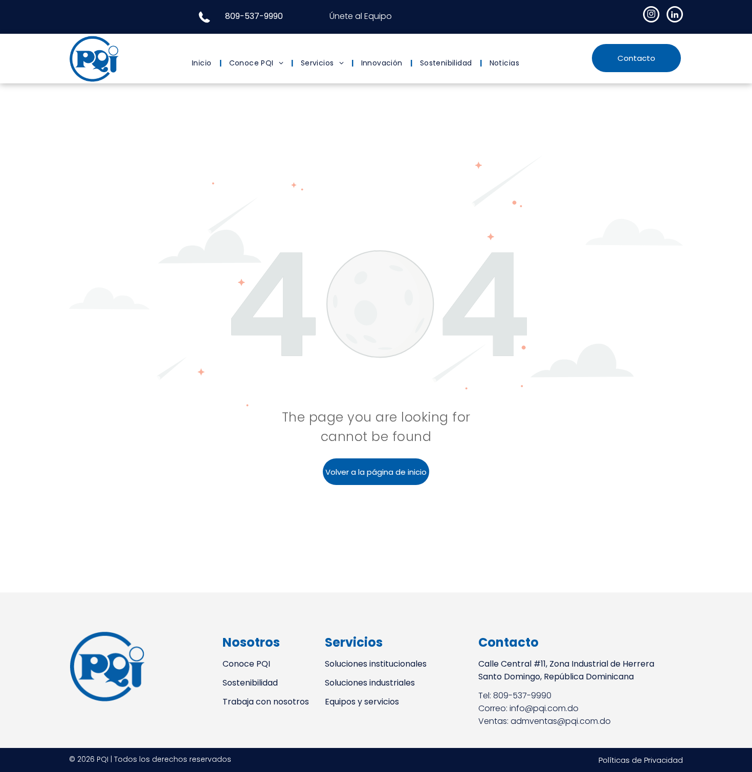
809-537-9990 (254, 16)
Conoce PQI (246, 664)
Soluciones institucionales (376, 664)
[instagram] (651, 15)
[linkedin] (675, 15)
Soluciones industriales (370, 683)
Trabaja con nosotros (266, 702)
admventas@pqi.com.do (561, 721)
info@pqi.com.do (544, 708)
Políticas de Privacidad (641, 760)
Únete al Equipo (360, 16)
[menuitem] (203, 63)
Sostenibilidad (250, 683)
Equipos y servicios (362, 702)
